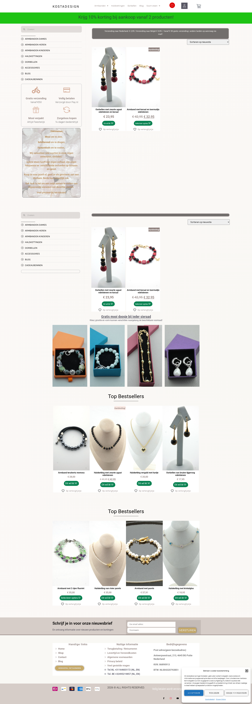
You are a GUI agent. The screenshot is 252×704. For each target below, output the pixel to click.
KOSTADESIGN (65, 6)
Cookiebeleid (210, 699)
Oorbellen (132, 5)
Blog (141, 5)
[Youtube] (178, 698)
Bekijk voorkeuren (236, 693)
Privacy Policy (221, 699)
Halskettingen (118, 5)
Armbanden (100, 5)
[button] (246, 671)
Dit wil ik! (107, 123)
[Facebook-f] (164, 698)
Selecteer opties (141, 123)
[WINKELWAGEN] (199, 6)
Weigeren (214, 693)
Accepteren (194, 693)
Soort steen (152, 5)
